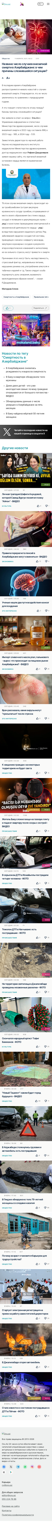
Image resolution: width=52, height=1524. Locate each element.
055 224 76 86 (9, 1499)
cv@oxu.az (7, 1485)
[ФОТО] (26, 852)
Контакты (6, 1510)
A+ (8, 78)
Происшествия (9, 831)
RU (40, 4)
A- (3, 78)
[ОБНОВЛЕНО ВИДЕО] (26, 795)
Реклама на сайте (11, 1506)
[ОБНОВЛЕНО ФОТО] (26, 1386)
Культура (6, 506)
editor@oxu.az (9, 1495)
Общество (7, 773)
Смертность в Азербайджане (16, 297)
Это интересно (9, 611)
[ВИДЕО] (26, 470)
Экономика (8, 561)
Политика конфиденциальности (18, 1515)
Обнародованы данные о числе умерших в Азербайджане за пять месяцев (24, 405)
